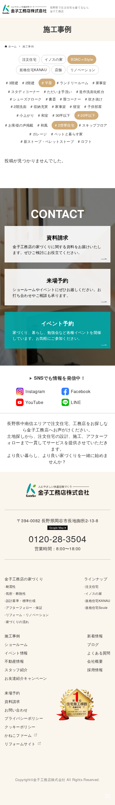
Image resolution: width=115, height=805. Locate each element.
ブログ (93, 644)
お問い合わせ (16, 710)
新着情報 (95, 635)
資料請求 (12, 701)
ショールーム (16, 644)
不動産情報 (14, 661)
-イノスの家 (93, 593)
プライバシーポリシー (24, 718)
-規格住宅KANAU (97, 600)
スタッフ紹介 (16, 669)
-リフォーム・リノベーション (27, 614)
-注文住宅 (91, 586)
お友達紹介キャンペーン (26, 678)
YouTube (34, 402)
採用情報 (95, 669)
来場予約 (12, 692)
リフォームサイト (20, 743)
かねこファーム (18, 735)
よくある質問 (98, 653)
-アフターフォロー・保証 (23, 607)
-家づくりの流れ (17, 621)
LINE (76, 402)
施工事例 (12, 635)
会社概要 (95, 661)
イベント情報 (16, 653)
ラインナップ (95, 578)
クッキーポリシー (20, 726)
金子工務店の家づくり (24, 578)
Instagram (35, 391)
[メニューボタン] (107, 796)
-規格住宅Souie (96, 607)
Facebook (80, 391)
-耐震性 (10, 586)
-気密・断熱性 (15, 593)
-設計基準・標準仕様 (20, 600)
